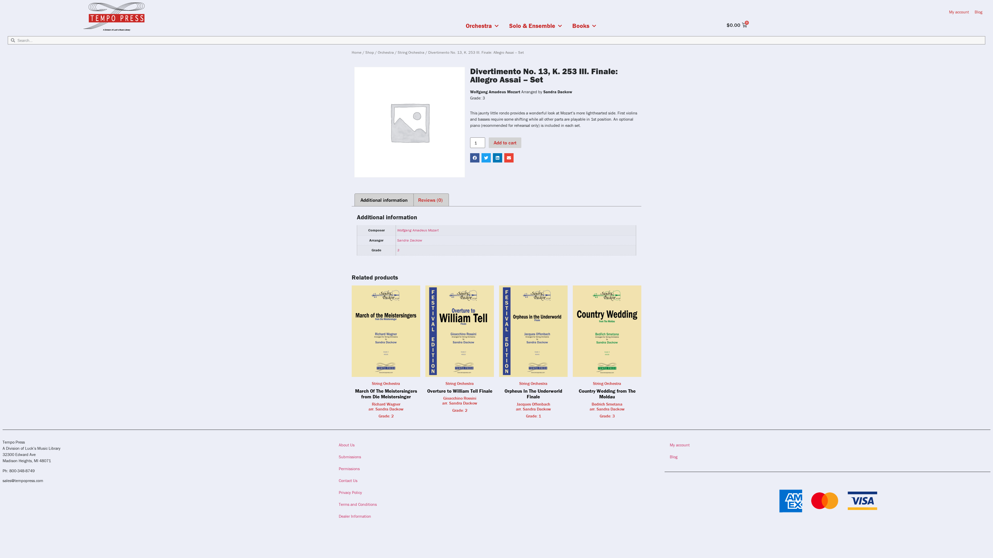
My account (959, 11)
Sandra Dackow (409, 240)
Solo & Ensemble (532, 25)
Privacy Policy (350, 492)
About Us (347, 444)
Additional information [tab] (384, 200)
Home (357, 52)
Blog (978, 11)
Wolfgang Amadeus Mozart (418, 230)
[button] (474, 157)
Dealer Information (355, 516)
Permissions (349, 468)
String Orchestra (411, 52)
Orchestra (479, 25)
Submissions (350, 456)
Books (580, 25)
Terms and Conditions (358, 504)
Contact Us (348, 480)
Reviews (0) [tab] (430, 200)
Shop (369, 52)
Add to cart (505, 143)
